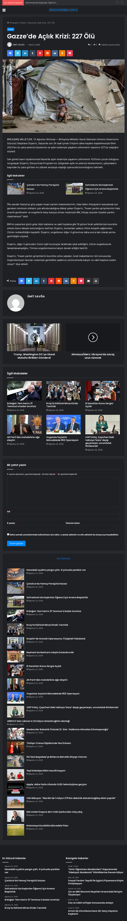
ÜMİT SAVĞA (19, 45)
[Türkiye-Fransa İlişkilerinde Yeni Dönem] (15, 747)
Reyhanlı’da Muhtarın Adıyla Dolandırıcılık (50, 652)
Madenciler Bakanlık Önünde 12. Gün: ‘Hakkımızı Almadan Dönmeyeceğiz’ (67, 729)
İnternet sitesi (73, 523)
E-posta (11, 523)
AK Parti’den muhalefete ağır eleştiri (23, 439)
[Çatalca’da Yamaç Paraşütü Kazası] (15, 189)
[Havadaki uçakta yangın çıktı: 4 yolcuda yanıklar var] (15, 574)
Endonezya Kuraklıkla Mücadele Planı (47, 825)
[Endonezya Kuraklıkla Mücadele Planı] (15, 830)
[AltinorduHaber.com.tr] (63, 10)
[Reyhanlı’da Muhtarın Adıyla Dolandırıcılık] (15, 656)
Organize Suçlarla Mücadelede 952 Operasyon (62, 439)
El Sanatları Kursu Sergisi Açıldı (99, 405)
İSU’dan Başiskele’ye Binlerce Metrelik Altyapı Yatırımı (56, 756)
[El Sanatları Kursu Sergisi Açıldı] (102, 390)
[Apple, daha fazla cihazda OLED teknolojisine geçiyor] (15, 788)
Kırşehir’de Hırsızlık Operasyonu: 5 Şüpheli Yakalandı (55, 638)
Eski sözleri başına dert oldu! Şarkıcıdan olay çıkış (54, 811)
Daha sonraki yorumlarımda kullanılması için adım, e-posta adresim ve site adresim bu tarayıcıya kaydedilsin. (64, 534)
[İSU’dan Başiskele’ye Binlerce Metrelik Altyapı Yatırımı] (15, 761)
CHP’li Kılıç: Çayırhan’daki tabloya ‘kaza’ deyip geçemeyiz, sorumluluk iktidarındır (99, 442)
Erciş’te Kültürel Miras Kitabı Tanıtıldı (62, 405)
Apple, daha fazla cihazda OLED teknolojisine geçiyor (56, 784)
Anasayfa (13, 22)
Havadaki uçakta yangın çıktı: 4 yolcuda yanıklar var (56, 569)
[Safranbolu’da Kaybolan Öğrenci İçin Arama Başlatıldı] (74, 189)
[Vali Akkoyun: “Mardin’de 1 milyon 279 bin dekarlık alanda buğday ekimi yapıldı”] (15, 802)
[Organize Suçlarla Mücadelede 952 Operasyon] (63, 424)
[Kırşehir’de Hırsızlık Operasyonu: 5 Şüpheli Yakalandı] (15, 643)
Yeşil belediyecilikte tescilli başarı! (45, 770)
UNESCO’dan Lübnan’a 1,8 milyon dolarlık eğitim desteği (38, 721)
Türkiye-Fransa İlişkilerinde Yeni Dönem (48, 743)
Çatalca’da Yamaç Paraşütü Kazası (46, 583)
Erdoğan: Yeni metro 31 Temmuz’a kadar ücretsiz (21, 405)
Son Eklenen (63, 558)
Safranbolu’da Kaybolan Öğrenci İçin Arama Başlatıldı (50, 2)
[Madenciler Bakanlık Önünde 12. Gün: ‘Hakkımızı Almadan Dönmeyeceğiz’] (15, 733)
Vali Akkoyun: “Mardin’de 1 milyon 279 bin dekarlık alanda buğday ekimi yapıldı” (71, 798)
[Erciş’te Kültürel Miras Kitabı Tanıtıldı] (63, 390)
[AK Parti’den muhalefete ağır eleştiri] (24, 424)
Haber (23, 22)
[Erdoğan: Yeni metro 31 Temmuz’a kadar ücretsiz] (24, 390)
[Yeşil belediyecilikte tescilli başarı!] (15, 775)
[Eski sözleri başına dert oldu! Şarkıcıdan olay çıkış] (15, 816)
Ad (9, 511)
